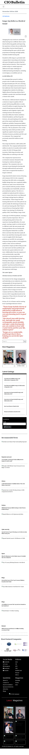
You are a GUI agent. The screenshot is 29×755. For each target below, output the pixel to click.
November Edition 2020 (10, 11)
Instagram (7, 666)
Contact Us (6, 682)
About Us (5, 680)
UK (16, 664)
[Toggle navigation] (3, 6)
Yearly (17, 682)
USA (16, 668)
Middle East (18, 670)
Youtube (6, 670)
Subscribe (8, 427)
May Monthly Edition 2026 (20, 737)
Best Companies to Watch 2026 (20, 727)
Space (3, 553)
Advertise (5, 689)
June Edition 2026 (9, 737)
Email (4, 422)
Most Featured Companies (11, 639)
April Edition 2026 (20, 742)
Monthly (17, 680)
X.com (6, 664)
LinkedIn (6, 662)
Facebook (6, 668)
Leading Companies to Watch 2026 (20, 712)
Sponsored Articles (8, 687)
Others (3, 481)
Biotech (4, 626)
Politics (4, 505)
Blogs (3, 577)
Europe (17, 672)
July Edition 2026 (9, 726)
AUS (16, 666)
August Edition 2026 (8, 364)
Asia (16, 662)
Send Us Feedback (8, 684)
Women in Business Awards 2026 (12, 411)
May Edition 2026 (9, 742)
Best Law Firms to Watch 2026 (11, 406)
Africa (17, 674)
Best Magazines (8, 347)
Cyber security (5, 529)
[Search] (25, 341)
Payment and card (6, 457)
